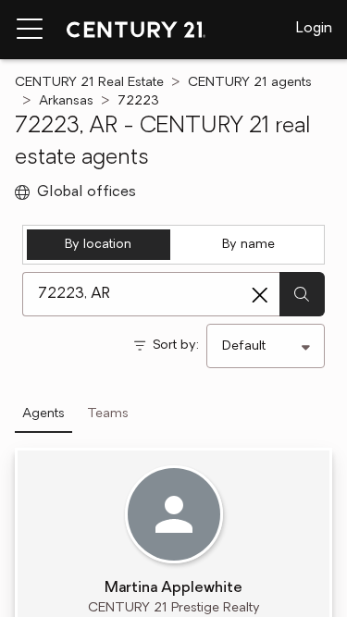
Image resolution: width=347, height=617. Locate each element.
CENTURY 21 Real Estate (89, 83)
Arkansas (66, 101)
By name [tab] (248, 245)
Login (314, 28)
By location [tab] (98, 245)
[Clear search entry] (260, 295)
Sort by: (176, 345)
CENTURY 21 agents (250, 83)
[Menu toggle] (29, 29)
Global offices (86, 192)
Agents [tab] (43, 414)
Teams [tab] (108, 414)
